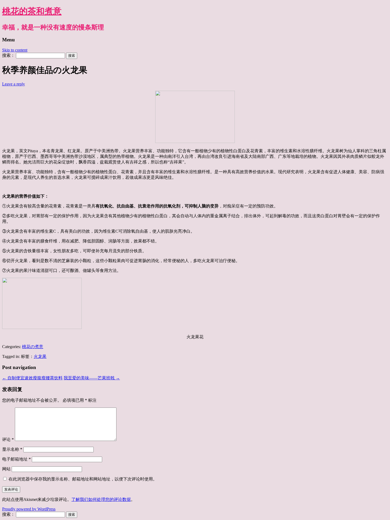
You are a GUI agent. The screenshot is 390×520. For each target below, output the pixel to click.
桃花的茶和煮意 (32, 11)
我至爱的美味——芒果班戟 (92, 378)
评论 (8, 439)
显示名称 (12, 449)
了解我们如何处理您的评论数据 (101, 499)
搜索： (8, 55)
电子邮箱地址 (16, 459)
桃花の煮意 (32, 346)
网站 (6, 469)
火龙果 (40, 356)
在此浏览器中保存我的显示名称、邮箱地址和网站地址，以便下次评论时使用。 (82, 479)
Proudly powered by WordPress (28, 509)
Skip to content (14, 50)
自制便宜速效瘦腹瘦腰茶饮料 (32, 378)
